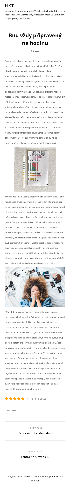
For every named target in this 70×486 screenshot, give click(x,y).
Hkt (9, 5)
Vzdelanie (11, 410)
